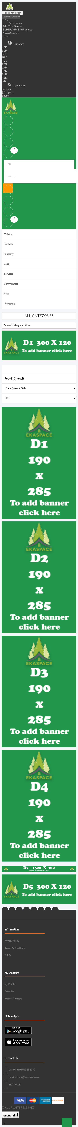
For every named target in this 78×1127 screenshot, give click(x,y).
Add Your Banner (12, 26)
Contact (6, 36)
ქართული (7, 92)
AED (4, 78)
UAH (4, 68)
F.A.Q (5, 20)
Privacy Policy (12, 941)
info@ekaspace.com (29, 1077)
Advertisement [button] (15, 23)
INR (4, 81)
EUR (4, 51)
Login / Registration (11, 17)
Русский (6, 89)
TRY (4, 58)
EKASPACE (15, 1084)
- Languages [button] (19, 86)
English (6, 96)
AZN (4, 64)
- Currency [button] (18, 44)
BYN (4, 71)
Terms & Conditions (15, 948)
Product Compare (11, 33)
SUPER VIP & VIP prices (17, 30)
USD (4, 47)
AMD (4, 61)
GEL (4, 54)
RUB (4, 74)
